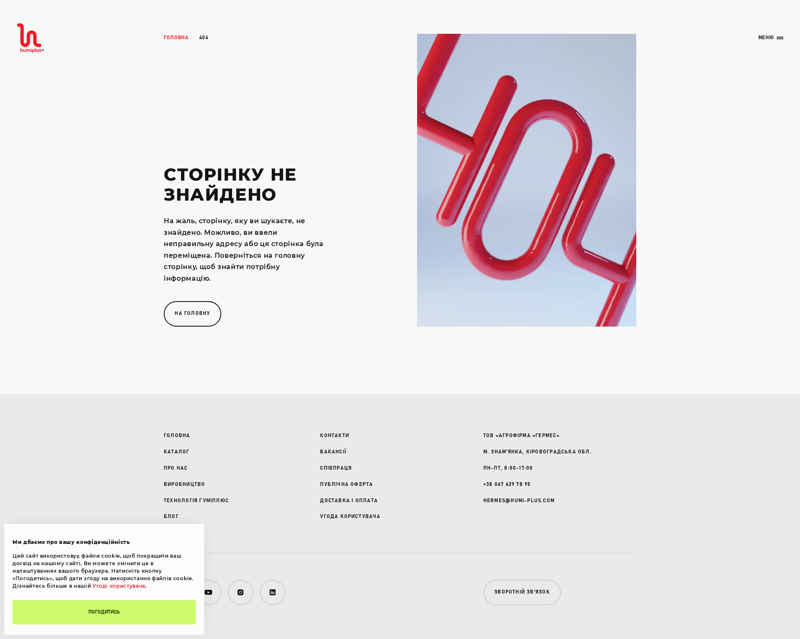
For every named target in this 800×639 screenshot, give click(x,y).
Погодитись (104, 612)
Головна (176, 37)
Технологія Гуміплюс (196, 500)
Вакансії (333, 452)
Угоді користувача (118, 586)
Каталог (177, 452)
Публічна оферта (346, 484)
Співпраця (336, 468)
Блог (171, 516)
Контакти (334, 435)
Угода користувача (350, 516)
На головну (192, 313)
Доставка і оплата (349, 500)
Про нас (176, 468)
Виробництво (184, 484)
